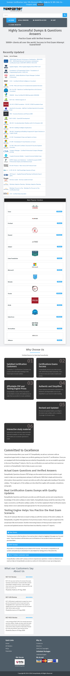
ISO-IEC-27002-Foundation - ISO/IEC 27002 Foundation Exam (26, 104)
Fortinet (10, 223)
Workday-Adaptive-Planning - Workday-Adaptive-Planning (25, 184)
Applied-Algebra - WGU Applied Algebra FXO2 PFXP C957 (25, 66)
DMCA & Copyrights (42, 648)
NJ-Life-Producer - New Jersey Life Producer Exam (23, 165)
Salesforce (11, 317)
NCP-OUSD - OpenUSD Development (20, 118)
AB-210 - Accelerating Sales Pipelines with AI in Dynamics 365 (26, 123)
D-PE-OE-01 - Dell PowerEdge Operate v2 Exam (22, 170)
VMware (10, 340)
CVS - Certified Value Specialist (18, 193)
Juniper (10, 246)
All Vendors (24, 20)
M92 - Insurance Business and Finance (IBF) (21, 114)
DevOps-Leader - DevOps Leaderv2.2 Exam (21, 179)
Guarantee (9, 651)
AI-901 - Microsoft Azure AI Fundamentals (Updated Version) (26, 85)
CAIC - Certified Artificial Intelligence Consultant (23, 81)
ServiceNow (11, 328)
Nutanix (10, 282)
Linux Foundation (13, 258)
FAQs (7, 648)
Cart (54, 20)
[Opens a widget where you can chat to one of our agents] (58, 666)
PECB (9, 305)
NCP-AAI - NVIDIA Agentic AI (18, 99)
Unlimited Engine (41, 654)
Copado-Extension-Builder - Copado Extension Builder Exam (26, 156)
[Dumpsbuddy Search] (65, 15)
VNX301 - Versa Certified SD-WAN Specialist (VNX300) (24, 95)
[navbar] (5, 19)
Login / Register (15, 25)
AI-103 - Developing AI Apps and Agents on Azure (23, 137)
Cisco (9, 211)
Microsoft (11, 270)
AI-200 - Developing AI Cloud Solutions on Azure (23, 141)
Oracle (10, 293)
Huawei (10, 235)
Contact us (39, 643)
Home (12, 20)
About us (39, 646)
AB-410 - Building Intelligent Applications (21, 127)
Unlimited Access (40, 20)
